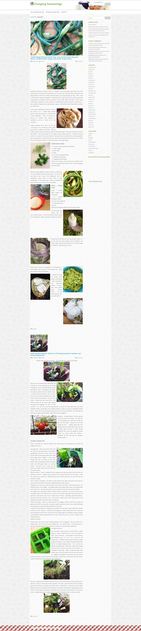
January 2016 (91, 86)
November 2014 (92, 93)
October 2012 (91, 116)
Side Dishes (91, 152)
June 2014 (90, 95)
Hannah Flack (91, 43)
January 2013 (91, 112)
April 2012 (90, 125)
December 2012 (92, 114)
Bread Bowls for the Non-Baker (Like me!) (98, 27)
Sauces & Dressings (93, 148)
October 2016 (91, 80)
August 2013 (91, 99)
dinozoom (58, 628)
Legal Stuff (64, 12)
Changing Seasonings (48, 4)
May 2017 (90, 76)
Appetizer (34, 329)
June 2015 (90, 88)
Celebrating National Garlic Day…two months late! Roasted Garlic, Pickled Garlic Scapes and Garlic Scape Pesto (54, 58)
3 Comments (80, 357)
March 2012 (91, 127)
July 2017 (90, 72)
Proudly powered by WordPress (38, 628)
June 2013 (90, 101)
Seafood (90, 150)
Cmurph (42, 61)
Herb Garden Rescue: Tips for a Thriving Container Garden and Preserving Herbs (56, 354)
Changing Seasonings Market (53, 12)
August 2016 (91, 82)
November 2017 (92, 67)
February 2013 (91, 110)
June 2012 (90, 120)
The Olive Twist (68, 537)
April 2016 (90, 84)
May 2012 (90, 122)
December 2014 (92, 91)
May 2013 (90, 103)
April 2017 (90, 78)
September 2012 (92, 118)
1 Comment (80, 61)
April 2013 (90, 105)
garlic (39, 111)
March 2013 (91, 108)
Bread (89, 135)
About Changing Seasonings (37, 12)
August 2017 (91, 69)
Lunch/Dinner (91, 146)
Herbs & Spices (92, 142)
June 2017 (90, 74)
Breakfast (90, 138)
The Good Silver (92, 24)
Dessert (90, 140)
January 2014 (91, 97)
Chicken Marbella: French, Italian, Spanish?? (98, 33)
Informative (35, 616)
